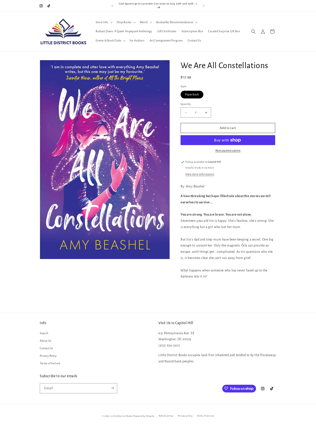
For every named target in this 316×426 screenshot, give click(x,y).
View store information (199, 174)
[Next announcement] (204, 6)
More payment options (228, 150)
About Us (45, 340)
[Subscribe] (112, 388)
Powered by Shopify (144, 416)
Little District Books (122, 416)
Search (44, 333)
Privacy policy (185, 416)
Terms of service (205, 416)
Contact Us (46, 348)
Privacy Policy (48, 355)
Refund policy (166, 416)
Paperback (192, 94)
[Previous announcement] (112, 6)
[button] (103, 22)
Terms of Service (50, 363)
